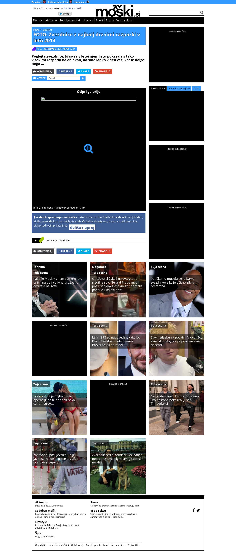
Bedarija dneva (42, 505)
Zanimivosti (57, 505)
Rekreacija (61, 513)
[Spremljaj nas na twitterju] (198, 510)
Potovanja (40, 525)
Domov (38, 20)
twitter (66, 13)
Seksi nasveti (96, 513)
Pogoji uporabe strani (97, 545)
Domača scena (109, 505)
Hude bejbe (118, 516)
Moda (38, 513)
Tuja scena (46, 29)
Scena (110, 20)
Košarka (50, 536)
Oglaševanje (77, 545)
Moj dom (68, 525)
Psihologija (48, 516)
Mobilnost (53, 528)
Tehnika (39, 267)
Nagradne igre (118, 545)
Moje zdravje (48, 513)
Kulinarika (60, 516)
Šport (99, 20)
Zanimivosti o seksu (100, 516)
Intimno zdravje (128, 513)
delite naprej (82, 227)
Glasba (121, 505)
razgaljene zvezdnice (57, 240)
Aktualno (51, 20)
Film (137, 505)
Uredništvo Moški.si (59, 545)
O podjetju (40, 545)
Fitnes (71, 513)
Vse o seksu (124, 20)
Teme (196, 88)
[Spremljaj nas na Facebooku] (194, 510)
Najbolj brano (158, 88)
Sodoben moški (70, 20)
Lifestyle (88, 20)
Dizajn (59, 525)
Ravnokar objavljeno (179, 88)
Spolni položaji (112, 513)
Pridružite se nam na (57, 8)
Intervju (130, 505)
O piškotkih (133, 545)
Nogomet (99, 267)
